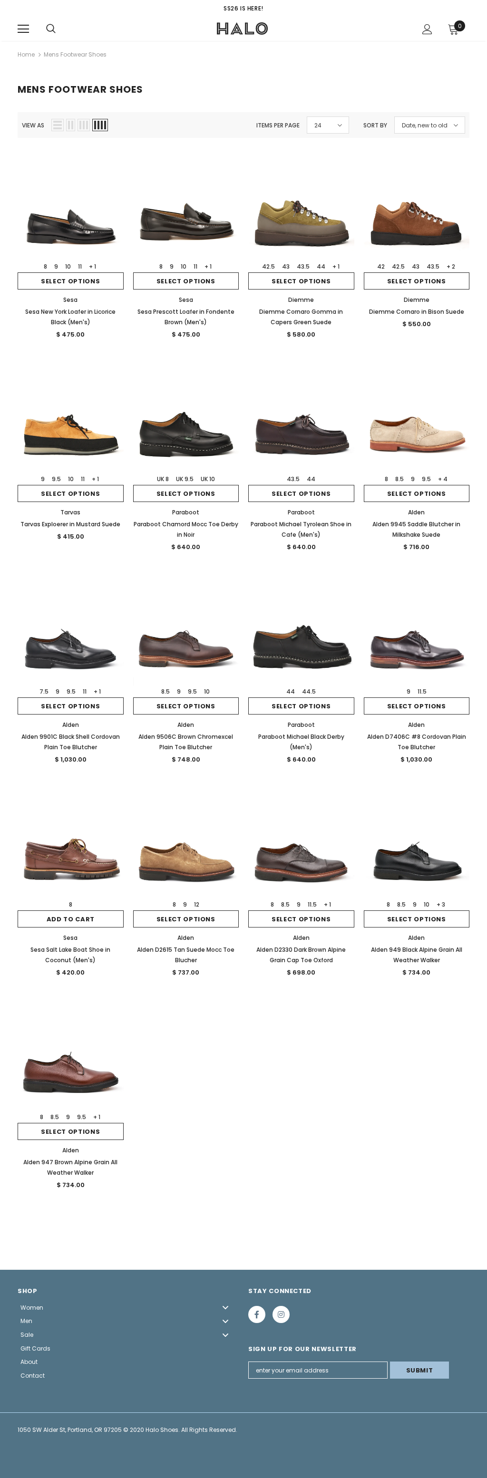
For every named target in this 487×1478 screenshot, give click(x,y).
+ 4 (443, 479)
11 (80, 266)
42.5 (268, 266)
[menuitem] (128, 1307)
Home (26, 54)
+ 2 (451, 266)
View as (33, 125)
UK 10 (208, 479)
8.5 (399, 479)
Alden (416, 512)
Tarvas (70, 512)
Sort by (375, 125)
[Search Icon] (51, 29)
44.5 (309, 691)
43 (286, 266)
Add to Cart (71, 919)
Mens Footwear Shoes (75, 54)
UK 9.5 (185, 479)
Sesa (70, 300)
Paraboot (185, 512)
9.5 (56, 479)
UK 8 (163, 479)
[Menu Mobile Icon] (23, 29)
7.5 (44, 691)
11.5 (422, 691)
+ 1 (92, 266)
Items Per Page (278, 125)
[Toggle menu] (225, 1308)
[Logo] (242, 28)
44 (321, 266)
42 (381, 266)
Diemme (301, 300)
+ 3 (441, 904)
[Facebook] (256, 1314)
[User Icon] (427, 29)
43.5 (303, 266)
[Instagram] (281, 1314)
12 (196, 904)
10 (68, 266)
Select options (70, 281)
